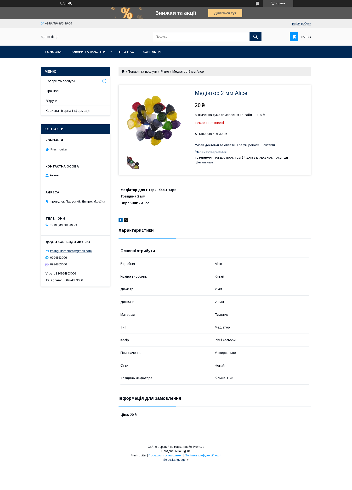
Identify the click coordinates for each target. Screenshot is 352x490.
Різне (165, 71)
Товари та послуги (88, 52)
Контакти (152, 52)
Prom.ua (198, 446)
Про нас (126, 52)
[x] (126, 220)
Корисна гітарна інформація (68, 111)
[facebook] (121, 220)
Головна (53, 52)
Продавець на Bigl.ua (176, 451)
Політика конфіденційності (203, 455)
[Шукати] (255, 36)
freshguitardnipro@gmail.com (71, 251)
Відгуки (51, 101)
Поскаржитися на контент (165, 455)
